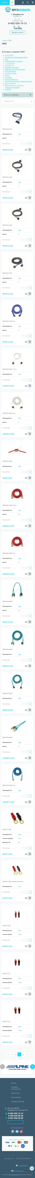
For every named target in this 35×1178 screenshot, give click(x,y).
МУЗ (21, 10)
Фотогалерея (16, 1097)
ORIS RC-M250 (7, 737)
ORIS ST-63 (6, 1021)
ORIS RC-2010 (7, 129)
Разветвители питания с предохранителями (14, 86)
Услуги (13, 1083)
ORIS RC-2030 (7, 225)
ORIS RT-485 (6, 829)
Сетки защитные (11, 79)
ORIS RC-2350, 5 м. (9, 553)
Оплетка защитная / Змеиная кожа (18, 81)
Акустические (10, 71)
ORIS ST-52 (6, 973)
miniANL (8, 89)
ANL (6, 59)
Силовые (8, 77)
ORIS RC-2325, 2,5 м (9, 505)
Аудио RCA (9, 55)
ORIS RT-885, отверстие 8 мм (12, 881)
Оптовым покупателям (16, 1088)
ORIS (19, 134)
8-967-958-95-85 (15, 1118)
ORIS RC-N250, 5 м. (9, 785)
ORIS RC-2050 (7, 273)
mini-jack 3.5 (9, 65)
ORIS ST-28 (6, 925)
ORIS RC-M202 (7, 601)
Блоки (7, 75)
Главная (4, 40)
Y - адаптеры (10, 63)
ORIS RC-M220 (7, 649)
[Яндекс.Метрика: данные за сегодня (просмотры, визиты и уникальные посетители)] (17, 1171)
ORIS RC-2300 (7, 461)
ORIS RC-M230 (7, 693)
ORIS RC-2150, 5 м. (9, 321)
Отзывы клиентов (17, 1101)
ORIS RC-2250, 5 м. (9, 413)
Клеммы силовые (12, 67)
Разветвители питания (14, 61)
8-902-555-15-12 (17, 23)
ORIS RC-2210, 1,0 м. (9, 369)
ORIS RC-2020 (7, 177)
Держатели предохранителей (16, 57)
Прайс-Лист (15, 1093)
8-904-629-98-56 (15, 1116)
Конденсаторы (10, 73)
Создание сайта (14, 1174)
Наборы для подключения (15, 69)
